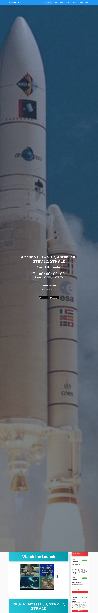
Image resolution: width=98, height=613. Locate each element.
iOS (87, 2)
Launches (48, 2)
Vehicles (74, 2)
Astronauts (67, 2)
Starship (55, 2)
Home (43, 2)
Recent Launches (76, 553)
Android (81, 2)
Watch (80, 592)
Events (61, 2)
